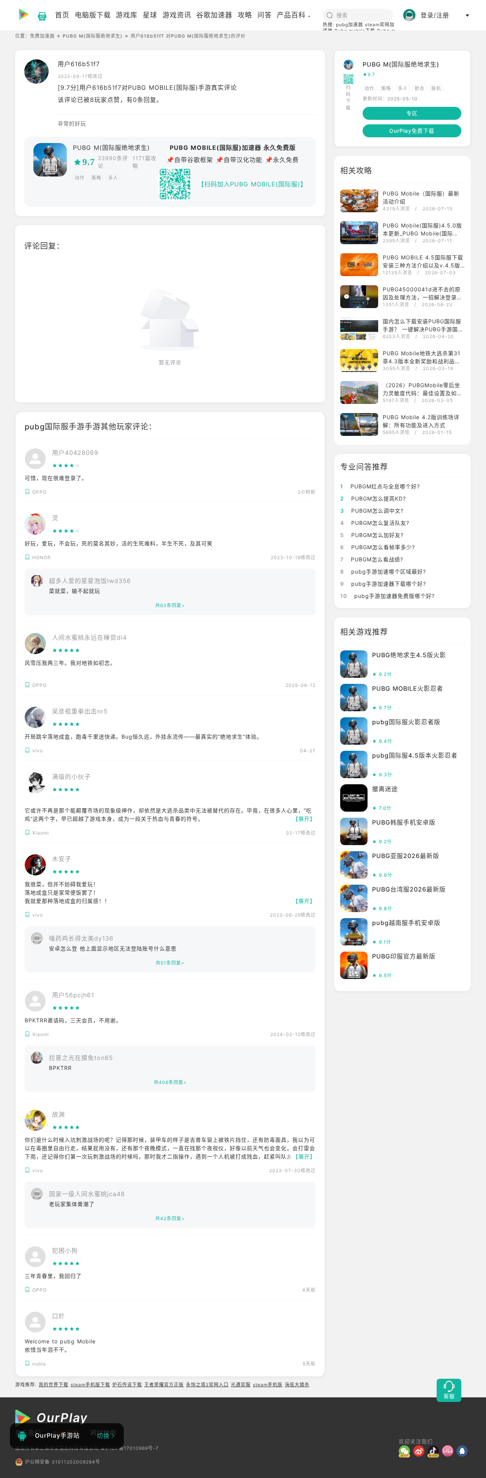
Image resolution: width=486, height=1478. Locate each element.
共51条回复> (170, 963)
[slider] (75, 465)
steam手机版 (267, 1384)
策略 (96, 178)
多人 (113, 178)
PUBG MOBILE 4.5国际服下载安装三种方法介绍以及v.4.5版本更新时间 (423, 265)
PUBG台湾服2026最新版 (409, 889)
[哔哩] (449, 1451)
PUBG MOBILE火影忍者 (407, 688)
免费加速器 (42, 36)
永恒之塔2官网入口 (207, 1384)
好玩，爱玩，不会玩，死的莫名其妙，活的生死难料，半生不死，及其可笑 (119, 543)
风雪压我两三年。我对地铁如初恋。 (70, 663)
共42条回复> (170, 1218)
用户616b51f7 (79, 64)
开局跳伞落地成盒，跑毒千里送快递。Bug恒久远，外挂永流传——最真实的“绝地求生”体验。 (143, 736)
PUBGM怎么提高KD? (373, 498)
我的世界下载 (53, 1384)
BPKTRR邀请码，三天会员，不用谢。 (73, 1020)
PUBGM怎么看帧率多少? (377, 547)
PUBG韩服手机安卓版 (404, 822)
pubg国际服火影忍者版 (406, 722)
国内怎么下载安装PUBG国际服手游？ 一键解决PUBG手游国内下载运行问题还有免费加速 (423, 329)
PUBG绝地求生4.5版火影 (409, 655)
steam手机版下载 (90, 1384)
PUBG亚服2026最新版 (405, 856)
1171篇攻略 (144, 162)
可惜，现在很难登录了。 (56, 478)
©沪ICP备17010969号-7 (130, 1448)
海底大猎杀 (297, 1384)
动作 (80, 178)
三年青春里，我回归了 (53, 1276)
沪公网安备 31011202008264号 (62, 1462)
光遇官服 (241, 1384)
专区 (412, 113)
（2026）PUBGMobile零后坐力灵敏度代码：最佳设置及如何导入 (422, 393)
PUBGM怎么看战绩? (371, 559)
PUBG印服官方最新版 (404, 956)
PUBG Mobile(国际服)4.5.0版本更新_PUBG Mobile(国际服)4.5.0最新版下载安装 (422, 233)
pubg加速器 (349, 24)
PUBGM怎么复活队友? (374, 523)
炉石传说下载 (127, 1384)
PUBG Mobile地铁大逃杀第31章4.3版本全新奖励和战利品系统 (422, 361)
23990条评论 (113, 162)
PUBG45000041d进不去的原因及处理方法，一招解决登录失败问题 (422, 297)
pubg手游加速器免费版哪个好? (387, 596)
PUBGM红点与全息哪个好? (380, 486)
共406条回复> (170, 1082)
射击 (419, 88)
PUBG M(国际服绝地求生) (93, 36)
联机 (436, 88)
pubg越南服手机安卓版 (406, 923)
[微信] (406, 1451)
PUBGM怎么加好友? (372, 535)
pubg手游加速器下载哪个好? (383, 583)
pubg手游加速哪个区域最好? (383, 571)
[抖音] (435, 1451)
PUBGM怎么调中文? (372, 510)
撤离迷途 (385, 789)
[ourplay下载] (38, 15)
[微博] (420, 1451)
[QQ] (463, 1451)
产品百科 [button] (291, 15)
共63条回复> (170, 605)
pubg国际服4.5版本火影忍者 (415, 755)
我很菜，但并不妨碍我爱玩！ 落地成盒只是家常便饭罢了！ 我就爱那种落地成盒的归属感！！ (67, 892)
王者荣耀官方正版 (164, 1384)
